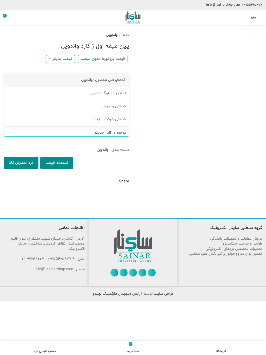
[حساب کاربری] (243, 17)
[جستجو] (16, 17)
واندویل (112, 34)
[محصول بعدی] (6, 35)
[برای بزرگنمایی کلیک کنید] (253, 30)
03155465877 (252, 5)
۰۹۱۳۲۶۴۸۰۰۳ (33, 259)
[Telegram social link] (90, 181)
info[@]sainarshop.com (223, 5)
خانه (125, 34)
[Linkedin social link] (96, 181)
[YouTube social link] (124, 273)
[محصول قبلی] (16, 35)
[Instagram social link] (133, 273)
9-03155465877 (61, 259)
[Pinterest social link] (102, 181)
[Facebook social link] (114, 181)
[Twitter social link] (108, 181)
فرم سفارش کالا (21, 162)
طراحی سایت (163, 293)
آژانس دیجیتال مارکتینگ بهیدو (117, 293)
